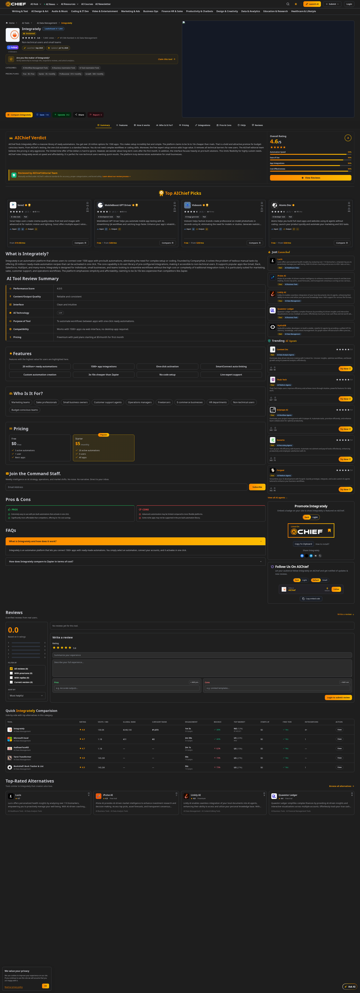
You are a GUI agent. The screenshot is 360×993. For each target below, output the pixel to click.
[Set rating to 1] (54, 648)
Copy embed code (313, 598)
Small (324, 580)
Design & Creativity (227, 11)
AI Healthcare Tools (292, 268)
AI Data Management (292, 301)
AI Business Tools (291, 284)
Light (315, 517)
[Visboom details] (100, 205)
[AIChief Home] (16, 4)
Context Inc (282, 349)
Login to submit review (338, 697)
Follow (336, 589)
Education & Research (275, 11)
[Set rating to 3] (62, 648)
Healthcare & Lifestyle (303, 11)
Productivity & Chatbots (199, 11)
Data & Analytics (250, 11)
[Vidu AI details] (274, 205)
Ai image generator (105, 217)
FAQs (243, 125)
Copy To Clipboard (303, 544)
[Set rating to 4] (66, 648)
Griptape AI (282, 409)
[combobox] (26, 695)
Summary (105, 125)
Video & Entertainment (105, 11)
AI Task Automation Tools (89, 68)
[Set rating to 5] (70, 648)
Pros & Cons (225, 125)
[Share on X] (306, 555)
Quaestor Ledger (285, 309)
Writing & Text (20, 11)
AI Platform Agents (284, 385)
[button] (257, 487)
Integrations (204, 125)
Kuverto (281, 440)
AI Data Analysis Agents (285, 355)
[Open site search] (288, 4)
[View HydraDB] (273, 327)
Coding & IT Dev (80, 11)
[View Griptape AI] (273, 410)
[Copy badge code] (320, 555)
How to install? (322, 544)
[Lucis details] (11, 796)
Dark (307, 517)
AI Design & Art (39, 11)
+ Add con (345, 682)
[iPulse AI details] (98, 796)
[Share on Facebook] (302, 555)
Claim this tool (165, 59)
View (340, 729)
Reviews (259, 125)
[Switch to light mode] (296, 4)
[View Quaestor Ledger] (273, 310)
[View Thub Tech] (273, 380)
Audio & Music (60, 11)
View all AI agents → (278, 497)
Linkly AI (281, 292)
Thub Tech (282, 379)
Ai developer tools (191, 217)
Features (123, 125)
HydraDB (281, 325)
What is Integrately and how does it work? (33, 541)
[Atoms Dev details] (187, 205)
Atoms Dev (198, 205)
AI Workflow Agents (284, 415)
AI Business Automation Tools (63, 68)
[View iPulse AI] (273, 277)
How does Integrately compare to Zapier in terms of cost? (41, 561)
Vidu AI (283, 205)
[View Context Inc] (273, 349)
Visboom (109, 205)
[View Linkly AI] (273, 294)
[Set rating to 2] (58, 648)
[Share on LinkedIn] (311, 555)
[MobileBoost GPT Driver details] (13, 205)
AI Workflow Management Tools (35, 68)
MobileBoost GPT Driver (31, 205)
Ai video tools (277, 217)
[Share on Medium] (315, 555)
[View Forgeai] (273, 470)
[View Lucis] (273, 261)
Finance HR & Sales (172, 11)
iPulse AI (281, 275)
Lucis (279, 259)
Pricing (185, 125)
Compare (79, 243)
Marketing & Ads (130, 11)
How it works (143, 125)
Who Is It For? (166, 125)
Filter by (12, 662)
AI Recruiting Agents (284, 445)
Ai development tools (18, 217)
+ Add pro (194, 682)
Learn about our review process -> (117, 176)
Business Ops (150, 11)
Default (316, 580)
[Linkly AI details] (186, 796)
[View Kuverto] (273, 440)
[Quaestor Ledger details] (274, 796)
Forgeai (280, 470)
